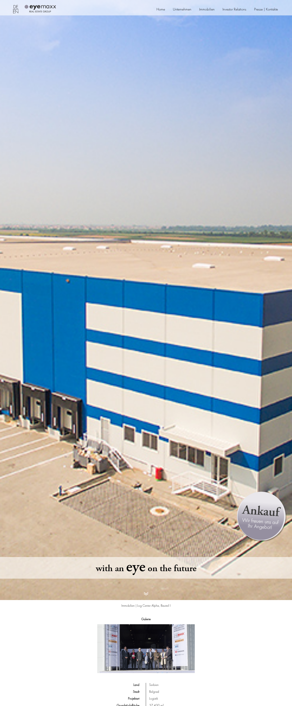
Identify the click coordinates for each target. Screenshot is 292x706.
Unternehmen (182, 9)
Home (160, 9)
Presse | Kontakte (266, 9)
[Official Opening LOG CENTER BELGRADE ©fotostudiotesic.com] (146, 648)
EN (16, 12)
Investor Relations (234, 9)
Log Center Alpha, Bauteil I (154, 605)
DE (15, 7)
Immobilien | (129, 605)
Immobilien (207, 9)
